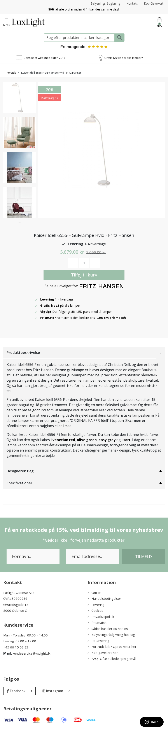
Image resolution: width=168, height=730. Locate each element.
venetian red (63, 439)
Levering (98, 604)
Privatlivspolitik (102, 616)
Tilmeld (143, 556)
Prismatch (99, 622)
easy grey (107, 439)
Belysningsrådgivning (105, 3)
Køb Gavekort (153, 3)
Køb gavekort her (104, 652)
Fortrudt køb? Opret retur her (113, 646)
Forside (11, 73)
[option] (19, 97)
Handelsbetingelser (106, 598)
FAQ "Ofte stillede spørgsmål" (114, 658)
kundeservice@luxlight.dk (31, 653)
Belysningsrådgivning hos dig (113, 634)
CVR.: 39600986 (15, 598)
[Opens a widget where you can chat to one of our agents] (152, 722)
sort (127, 439)
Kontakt (132, 3)
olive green (87, 439)
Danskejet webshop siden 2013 (44, 58)
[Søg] (119, 37)
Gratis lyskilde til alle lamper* (123, 58)
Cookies (97, 610)
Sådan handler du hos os (109, 628)
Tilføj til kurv (84, 275)
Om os (96, 592)
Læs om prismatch (111, 318)
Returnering (100, 640)
